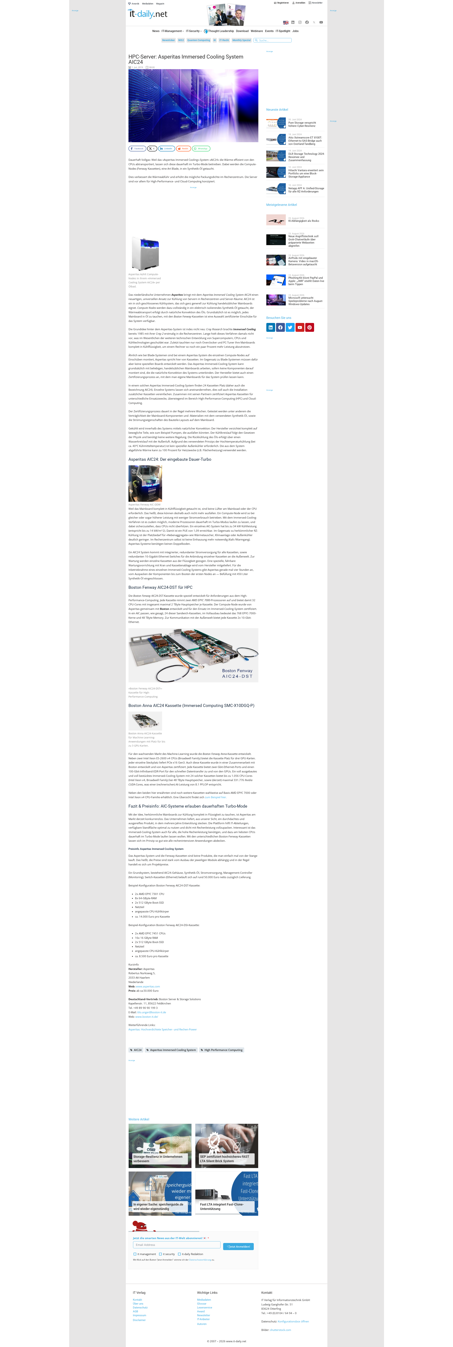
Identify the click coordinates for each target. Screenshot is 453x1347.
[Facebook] (307, 22)
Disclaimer (139, 1320)
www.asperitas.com (148, 986)
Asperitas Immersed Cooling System (173, 1050)
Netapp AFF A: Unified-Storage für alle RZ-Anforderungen (306, 190)
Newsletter (203, 1315)
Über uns (138, 1303)
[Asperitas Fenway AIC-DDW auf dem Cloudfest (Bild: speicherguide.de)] (145, 483)
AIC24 (138, 1050)
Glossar (201, 1303)
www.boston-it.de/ (146, 1016)
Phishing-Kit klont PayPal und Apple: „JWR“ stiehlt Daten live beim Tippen (306, 281)
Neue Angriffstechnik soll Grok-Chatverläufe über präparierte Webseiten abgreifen (303, 241)
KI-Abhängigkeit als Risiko (303, 220)
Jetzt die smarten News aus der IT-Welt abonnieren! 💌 (169, 1238)
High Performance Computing (223, 1050)
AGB (135, 1311)
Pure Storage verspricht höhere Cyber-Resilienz (302, 124)
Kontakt (137, 1299)
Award (201, 1311)
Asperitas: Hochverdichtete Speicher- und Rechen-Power (162, 1029)
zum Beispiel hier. (216, 797)
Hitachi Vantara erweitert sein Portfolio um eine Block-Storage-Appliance (306, 173)
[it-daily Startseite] (154, 14)
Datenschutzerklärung (200, 1259)
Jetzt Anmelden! (240, 1246)
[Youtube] (321, 22)
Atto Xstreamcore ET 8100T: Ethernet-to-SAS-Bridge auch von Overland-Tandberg (305, 141)
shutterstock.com (280, 1330)
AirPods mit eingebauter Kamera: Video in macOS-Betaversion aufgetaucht (303, 261)
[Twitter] (290, 327)
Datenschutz (140, 1307)
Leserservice (204, 1307)
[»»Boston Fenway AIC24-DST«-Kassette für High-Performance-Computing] (193, 655)
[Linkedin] (292, 22)
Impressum (139, 1315)
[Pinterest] (309, 327)
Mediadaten (204, 1299)
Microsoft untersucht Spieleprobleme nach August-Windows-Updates (305, 301)
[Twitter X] (314, 22)
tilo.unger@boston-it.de (151, 1012)
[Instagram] (299, 22)
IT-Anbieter (203, 1319)
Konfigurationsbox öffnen (293, 1321)
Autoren (202, 1324)
